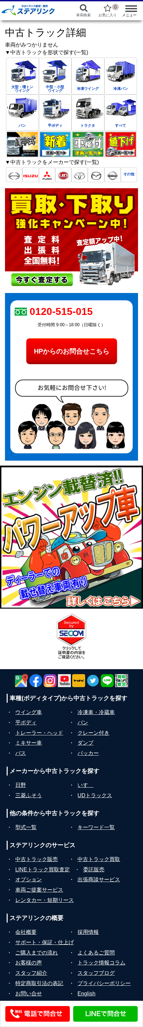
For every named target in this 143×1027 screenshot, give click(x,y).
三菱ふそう (28, 795)
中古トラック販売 (36, 859)
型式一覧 (26, 827)
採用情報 (88, 932)
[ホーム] (32, 10)
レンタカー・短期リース (44, 900)
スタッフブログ (96, 973)
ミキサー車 (28, 743)
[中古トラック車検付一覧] (88, 144)
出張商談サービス (98, 879)
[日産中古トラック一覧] (112, 174)
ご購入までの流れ (36, 952)
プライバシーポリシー (104, 983)
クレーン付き (93, 733)
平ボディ (26, 722)
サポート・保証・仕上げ (44, 942)
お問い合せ (28, 993)
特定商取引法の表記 (39, 983)
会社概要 (26, 932)
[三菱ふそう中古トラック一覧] (47, 174)
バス (20, 753)
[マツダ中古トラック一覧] (96, 174)
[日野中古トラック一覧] (14, 174)
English (86, 993)
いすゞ (85, 785)
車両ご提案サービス (39, 890)
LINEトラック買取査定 (42, 869)
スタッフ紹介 (31, 973)
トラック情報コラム (101, 962)
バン (82, 722)
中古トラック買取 (98, 859)
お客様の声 (28, 962)
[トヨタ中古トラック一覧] (80, 174)
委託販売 (93, 869)
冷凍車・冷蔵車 (96, 712)
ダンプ (85, 743)
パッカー (88, 753)
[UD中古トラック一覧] (63, 174)
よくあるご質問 (96, 952)
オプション (28, 879)
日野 (20, 785)
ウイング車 (28, 712)
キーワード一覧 (96, 827)
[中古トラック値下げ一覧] (120, 144)
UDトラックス (94, 795)
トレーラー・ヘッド (39, 733)
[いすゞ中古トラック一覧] (30, 174)
